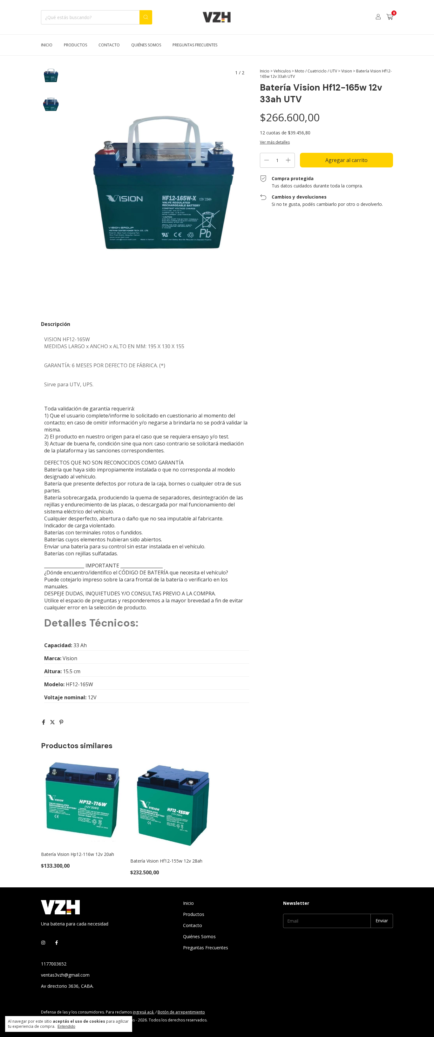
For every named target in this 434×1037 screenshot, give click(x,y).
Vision (346, 71)
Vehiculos (282, 71)
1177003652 (53, 964)
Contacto (109, 45)
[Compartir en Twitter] (53, 722)
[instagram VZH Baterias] (43, 942)
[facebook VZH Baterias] (56, 942)
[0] (389, 17)
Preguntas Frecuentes (195, 45)
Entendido (66, 1026)
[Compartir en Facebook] (44, 722)
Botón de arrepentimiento (181, 1012)
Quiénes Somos (146, 45)
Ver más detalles (275, 142)
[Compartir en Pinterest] (61, 722)
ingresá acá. (143, 1012)
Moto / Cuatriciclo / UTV (316, 71)
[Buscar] (145, 17)
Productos (75, 45)
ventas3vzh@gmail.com (65, 975)
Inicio (46, 45)
